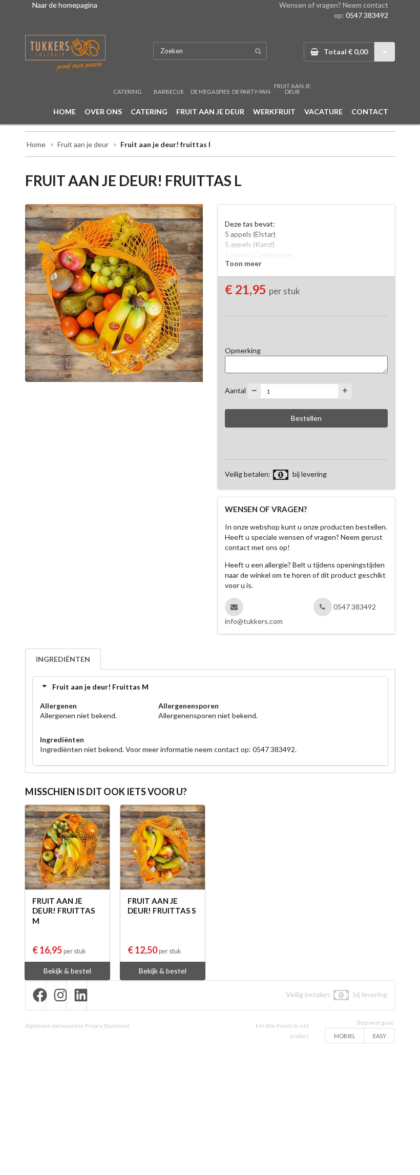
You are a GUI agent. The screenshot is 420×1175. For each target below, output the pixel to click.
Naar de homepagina (64, 5)
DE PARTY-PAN (251, 91)
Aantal (235, 390)
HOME (64, 111)
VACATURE (323, 111)
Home (36, 144)
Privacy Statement (107, 1026)
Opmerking (243, 350)
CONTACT (369, 111)
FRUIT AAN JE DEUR (292, 89)
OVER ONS (103, 111)
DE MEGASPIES (210, 91)
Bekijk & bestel (67, 970)
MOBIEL (344, 1035)
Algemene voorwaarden (54, 1026)
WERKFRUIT (274, 111)
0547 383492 (367, 15)
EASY (379, 1035)
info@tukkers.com (254, 621)
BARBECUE (169, 91)
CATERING (127, 91)
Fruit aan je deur (83, 144)
